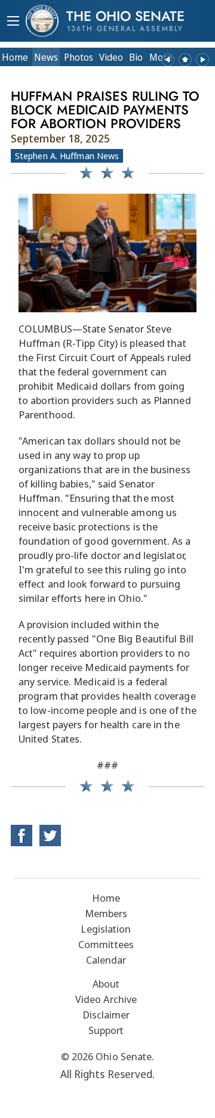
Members (106, 913)
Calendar (106, 960)
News (46, 57)
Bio (136, 57)
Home (15, 57)
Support (106, 1030)
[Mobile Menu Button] (13, 22)
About (106, 983)
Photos (78, 57)
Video (111, 57)
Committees (106, 944)
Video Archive (106, 999)
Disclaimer (106, 1014)
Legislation (106, 929)
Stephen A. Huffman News (67, 156)
